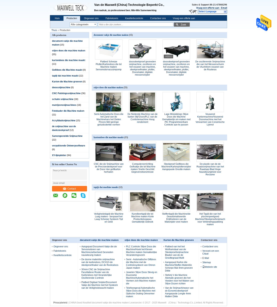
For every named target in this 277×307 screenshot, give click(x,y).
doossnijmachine (61, 87)
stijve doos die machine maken (68, 50)
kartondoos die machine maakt (68, 60)
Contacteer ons (158, 18)
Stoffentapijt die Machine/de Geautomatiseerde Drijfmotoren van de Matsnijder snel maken (176, 218)
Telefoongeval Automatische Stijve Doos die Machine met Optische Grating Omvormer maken (140, 292)
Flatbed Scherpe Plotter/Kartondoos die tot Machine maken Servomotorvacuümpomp (109, 65)
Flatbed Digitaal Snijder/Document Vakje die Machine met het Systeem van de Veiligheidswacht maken (99, 285)
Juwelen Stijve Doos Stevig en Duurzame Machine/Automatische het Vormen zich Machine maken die (141, 278)
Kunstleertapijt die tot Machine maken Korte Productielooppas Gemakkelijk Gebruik (142, 218)
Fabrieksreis (112, 18)
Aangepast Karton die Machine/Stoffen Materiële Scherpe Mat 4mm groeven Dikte (179, 266)
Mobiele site (211, 267)
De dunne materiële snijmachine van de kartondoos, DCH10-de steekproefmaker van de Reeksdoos (99, 262)
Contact (71, 188)
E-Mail (205, 258)
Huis (57, 18)
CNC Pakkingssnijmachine (66, 93)
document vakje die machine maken (111, 35)
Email (224, 8)
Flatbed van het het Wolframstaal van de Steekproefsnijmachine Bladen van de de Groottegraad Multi (177, 252)
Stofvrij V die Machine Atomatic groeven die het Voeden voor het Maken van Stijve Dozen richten (179, 279)
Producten (72, 18)
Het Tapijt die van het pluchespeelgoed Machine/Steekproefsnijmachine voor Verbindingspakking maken (211, 219)
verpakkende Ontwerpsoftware (68, 145)
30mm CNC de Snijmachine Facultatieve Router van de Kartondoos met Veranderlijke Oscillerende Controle (96, 273)
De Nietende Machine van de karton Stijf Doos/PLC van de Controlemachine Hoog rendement (143, 118)
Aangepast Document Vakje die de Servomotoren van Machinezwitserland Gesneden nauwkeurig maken (99, 250)
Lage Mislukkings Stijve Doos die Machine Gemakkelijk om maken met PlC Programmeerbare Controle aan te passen (176, 119)
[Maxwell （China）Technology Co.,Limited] (72, 7)
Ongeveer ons (91, 18)
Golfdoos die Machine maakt (67, 70)
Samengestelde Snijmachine (67, 136)
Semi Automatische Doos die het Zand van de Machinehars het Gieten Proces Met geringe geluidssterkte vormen (108, 119)
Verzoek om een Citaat (210, 252)
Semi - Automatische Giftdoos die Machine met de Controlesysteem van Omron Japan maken (141, 263)
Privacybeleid (60, 302)
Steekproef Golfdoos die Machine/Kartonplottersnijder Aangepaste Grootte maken (176, 167)
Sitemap (206, 262)
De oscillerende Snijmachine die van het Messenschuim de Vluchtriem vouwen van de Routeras (210, 65)
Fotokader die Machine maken (68, 111)
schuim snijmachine (62, 99)
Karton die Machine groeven (67, 81)
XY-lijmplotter (59, 155)
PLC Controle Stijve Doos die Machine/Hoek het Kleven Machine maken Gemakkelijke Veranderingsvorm (141, 250)
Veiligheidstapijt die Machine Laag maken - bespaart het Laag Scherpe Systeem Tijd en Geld (108, 218)
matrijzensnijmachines (64, 105)
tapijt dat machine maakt (65, 75)
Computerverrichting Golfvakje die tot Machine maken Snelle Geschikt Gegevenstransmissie (142, 168)
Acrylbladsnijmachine (63, 120)
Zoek (183, 24)
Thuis (54, 30)
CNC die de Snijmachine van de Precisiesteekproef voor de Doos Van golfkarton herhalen (109, 168)
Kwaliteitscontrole (134, 18)
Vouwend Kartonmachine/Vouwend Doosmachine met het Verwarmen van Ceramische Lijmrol (210, 119)
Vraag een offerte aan (207, 8)
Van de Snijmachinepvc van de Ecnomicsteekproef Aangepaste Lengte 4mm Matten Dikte (179, 292)
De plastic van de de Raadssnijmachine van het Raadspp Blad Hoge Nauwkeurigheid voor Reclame (210, 169)
